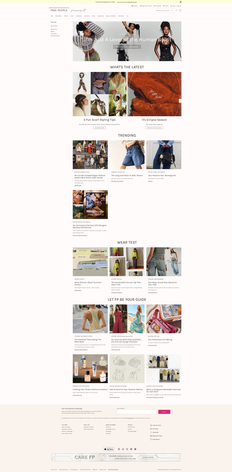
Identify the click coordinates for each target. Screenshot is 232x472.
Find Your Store (157, 425)
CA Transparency (74, 469)
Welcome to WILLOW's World (127, 47)
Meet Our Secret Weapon (81, 349)
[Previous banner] (56, 2)
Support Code (103, 469)
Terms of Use (54, 469)
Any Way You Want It (116, 292)
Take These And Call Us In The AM (154, 397)
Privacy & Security (63, 469)
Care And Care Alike (115, 397)
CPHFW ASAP (78, 185)
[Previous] (74, 101)
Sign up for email (157, 436)
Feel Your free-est (115, 349)
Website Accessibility (85, 469)
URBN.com (94, 469)
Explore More (54, 25)
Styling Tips (54, 29)
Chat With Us (156, 439)
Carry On (150, 181)
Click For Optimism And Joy (80, 235)
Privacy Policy (130, 418)
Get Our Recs (78, 290)
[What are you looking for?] (172, 10)
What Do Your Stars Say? (154, 127)
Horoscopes (54, 33)
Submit (164, 412)
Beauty (52, 31)
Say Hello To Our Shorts (117, 181)
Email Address (121, 408)
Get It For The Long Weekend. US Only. (127, 2)
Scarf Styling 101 (99, 127)
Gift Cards (155, 428)
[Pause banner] (181, 2)
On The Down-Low (152, 292)
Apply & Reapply (152, 345)
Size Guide (155, 432)
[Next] (179, 101)
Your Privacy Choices (113, 469)
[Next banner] (176, 2)
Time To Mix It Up (77, 395)
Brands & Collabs (55, 35)
